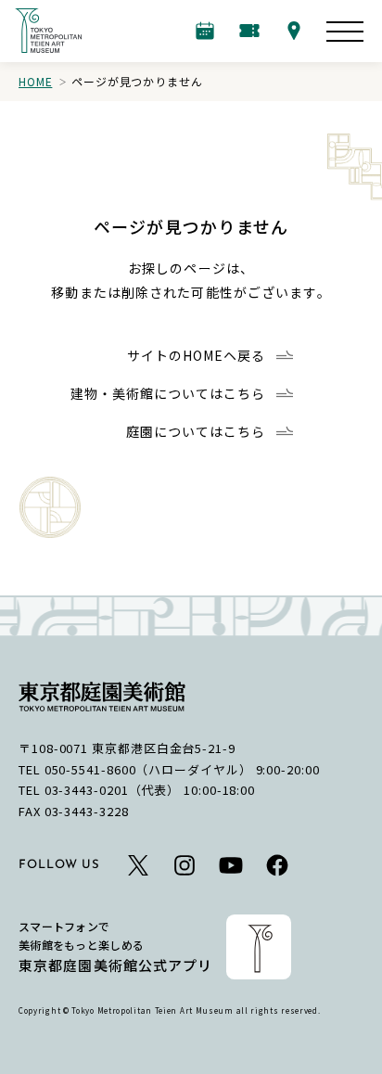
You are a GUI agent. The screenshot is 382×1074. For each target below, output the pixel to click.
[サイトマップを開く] (344, 31)
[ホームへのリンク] (48, 30)
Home (35, 81)
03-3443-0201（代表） (113, 790)
